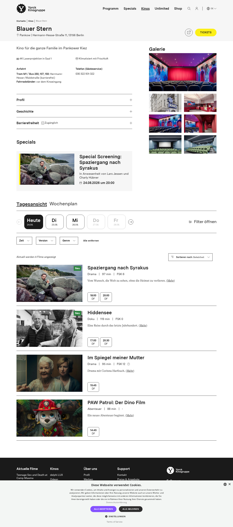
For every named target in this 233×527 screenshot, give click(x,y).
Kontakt (122, 475)
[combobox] (225, 484)
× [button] (229, 484)
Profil (87, 475)
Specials (130, 8)
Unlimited (162, 8)
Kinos (145, 8)
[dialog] (116, 503)
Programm (111, 8)
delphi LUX (56, 475)
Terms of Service (114, 521)
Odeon (54, 479)
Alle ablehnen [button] (131, 509)
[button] (116, 516)
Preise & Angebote (128, 479)
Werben (88, 479)
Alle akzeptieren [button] (103, 509)
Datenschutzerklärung (116, 502)
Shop (178, 8)
